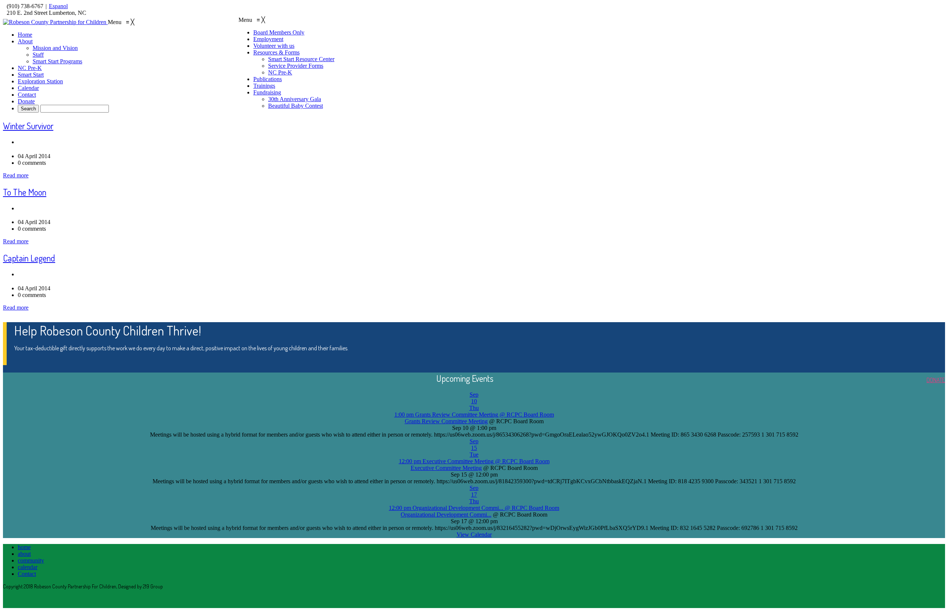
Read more (16, 175)
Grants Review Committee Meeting (446, 421)
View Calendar (474, 534)
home (24, 547)
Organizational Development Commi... (446, 514)
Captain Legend (29, 258)
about (24, 554)
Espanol (58, 6)
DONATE (936, 380)
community (31, 560)
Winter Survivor (28, 125)
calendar (27, 567)
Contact (27, 574)
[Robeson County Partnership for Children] (55, 22)
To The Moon (24, 192)
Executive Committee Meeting (446, 468)
